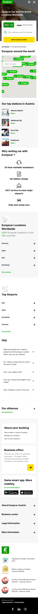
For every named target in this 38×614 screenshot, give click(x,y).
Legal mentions (7, 602)
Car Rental (5, 47)
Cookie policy (19, 602)
